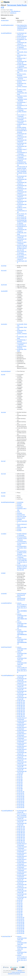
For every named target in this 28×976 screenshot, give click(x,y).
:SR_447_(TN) (21, 713)
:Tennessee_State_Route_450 (22, 653)
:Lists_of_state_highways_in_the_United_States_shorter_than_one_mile (22, 247)
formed (4, 284)
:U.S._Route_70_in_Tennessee (22, 118)
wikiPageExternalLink (7, 25)
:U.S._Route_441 (21, 217)
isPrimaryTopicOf (6, 647)
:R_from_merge (21, 516)
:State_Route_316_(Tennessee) (21, 724)
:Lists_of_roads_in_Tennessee (22, 242)
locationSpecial (5, 371)
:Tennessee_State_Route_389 (22, 765)
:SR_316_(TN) (21, 703)
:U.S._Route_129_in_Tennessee (22, 214)
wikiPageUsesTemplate (7, 502)
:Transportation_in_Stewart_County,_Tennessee (22, 552)
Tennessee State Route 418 (14, 6)
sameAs (4, 593)
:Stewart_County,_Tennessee (22, 96)
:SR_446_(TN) (21, 711)
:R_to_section (21, 518)
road (3, 461)
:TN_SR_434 (20, 801)
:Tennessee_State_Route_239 (22, 753)
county (3, 270)
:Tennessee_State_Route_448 (22, 648)
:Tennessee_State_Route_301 (22, 756)
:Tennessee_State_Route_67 (22, 192)
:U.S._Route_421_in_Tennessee (22, 46)
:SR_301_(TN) (21, 702)
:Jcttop (19, 503)
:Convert (20, 507)
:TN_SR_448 (20, 806)
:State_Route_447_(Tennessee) (21, 743)
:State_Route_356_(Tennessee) (21, 728)
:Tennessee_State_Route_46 (22, 159)
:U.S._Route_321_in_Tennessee (22, 252)
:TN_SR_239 (20, 791)
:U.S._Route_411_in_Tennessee (22, 255)
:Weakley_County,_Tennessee (22, 99)
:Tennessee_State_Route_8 (22, 205)
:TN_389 (19, 780)
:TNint (19, 530)
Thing (11, 9)
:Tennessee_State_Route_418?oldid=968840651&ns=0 (22, 633)
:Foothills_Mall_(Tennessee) (22, 131)
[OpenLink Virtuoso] (6, 967)
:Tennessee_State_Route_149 (22, 143)
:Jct (18, 511)
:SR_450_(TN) (21, 716)
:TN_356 (19, 779)
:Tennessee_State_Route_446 (22, 768)
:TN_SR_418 (20, 799)
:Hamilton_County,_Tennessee (22, 109)
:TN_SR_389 (20, 798)
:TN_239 (19, 774)
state (3, 492)
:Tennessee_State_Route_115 (22, 33)
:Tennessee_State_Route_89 (22, 140)
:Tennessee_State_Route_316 (22, 759)
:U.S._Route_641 (21, 218)
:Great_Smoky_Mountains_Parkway (22, 167)
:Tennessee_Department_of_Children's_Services (22, 221)
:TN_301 (19, 776)
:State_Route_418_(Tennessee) (21, 734)
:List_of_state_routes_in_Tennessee (22, 170)
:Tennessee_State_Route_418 (22, 658)
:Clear (19, 505)
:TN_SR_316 (20, 795)
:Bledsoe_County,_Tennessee (22, 68)
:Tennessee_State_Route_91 (22, 230)
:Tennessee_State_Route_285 (22, 62)
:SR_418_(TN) (21, 708)
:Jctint (19, 529)
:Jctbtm (19, 513)
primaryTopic (6, 936)
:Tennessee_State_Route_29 (22, 258)
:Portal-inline (21, 514)
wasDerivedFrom (6, 603)
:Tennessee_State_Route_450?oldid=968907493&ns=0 (22, 625)
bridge (3, 265)
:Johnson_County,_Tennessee (22, 77)
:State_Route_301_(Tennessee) (21, 721)
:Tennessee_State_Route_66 (22, 189)
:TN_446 (19, 785)
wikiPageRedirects (7, 675)
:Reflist (19, 519)
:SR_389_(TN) (21, 707)
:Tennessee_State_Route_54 (22, 186)
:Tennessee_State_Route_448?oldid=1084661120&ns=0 (22, 617)
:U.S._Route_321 (21, 129)
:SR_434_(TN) (21, 710)
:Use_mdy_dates (22, 527)
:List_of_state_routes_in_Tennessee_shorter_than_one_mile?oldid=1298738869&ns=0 (22, 607)
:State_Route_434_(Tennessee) (21, 737)
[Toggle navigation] (25, 2)
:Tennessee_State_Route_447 (22, 772)
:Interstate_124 (21, 224)
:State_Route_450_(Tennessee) (21, 750)
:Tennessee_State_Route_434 (22, 663)
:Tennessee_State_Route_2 (22, 179)
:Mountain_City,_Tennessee (22, 84)
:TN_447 (19, 787)
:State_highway (21, 127)
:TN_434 (19, 784)
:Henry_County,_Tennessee (22, 74)
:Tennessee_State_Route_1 (22, 146)
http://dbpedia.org (15, 11)
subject (3, 533)
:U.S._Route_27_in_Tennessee (22, 156)
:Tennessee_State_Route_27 (22, 134)
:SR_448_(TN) (21, 714)
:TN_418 (19, 782)
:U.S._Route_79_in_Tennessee (22, 121)
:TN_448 (19, 788)
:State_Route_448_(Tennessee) (21, 746)
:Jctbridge (20, 502)
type (3, 496)
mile (3, 374)
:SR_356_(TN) (21, 705)
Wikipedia (20, 970)
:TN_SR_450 (20, 807)
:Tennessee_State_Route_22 (22, 183)
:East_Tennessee (22, 36)
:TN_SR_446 (20, 802)
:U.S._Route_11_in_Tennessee (22, 115)
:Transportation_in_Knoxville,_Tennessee (22, 548)
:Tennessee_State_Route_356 (22, 762)
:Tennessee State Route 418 (21, 594)
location (4, 324)
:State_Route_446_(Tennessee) (21, 740)
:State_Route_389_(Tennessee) (21, 731)
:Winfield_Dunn (21, 162)
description (5, 20)
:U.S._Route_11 (21, 37)
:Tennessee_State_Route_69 (22, 195)
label (3, 573)
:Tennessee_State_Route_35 (22, 137)
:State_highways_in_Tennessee (22, 65)
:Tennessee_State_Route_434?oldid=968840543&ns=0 (22, 641)
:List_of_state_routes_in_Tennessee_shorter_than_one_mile (22, 669)
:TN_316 (19, 777)
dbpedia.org (13, 13)
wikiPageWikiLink (6, 33)
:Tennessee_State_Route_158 (22, 176)
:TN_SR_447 (20, 804)
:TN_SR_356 (20, 796)
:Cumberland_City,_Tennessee (22, 153)
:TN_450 (19, 790)
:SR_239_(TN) (21, 700)
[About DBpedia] (5, 2)
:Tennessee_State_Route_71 (22, 198)
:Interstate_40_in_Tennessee (22, 227)
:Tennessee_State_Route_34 (22, 239)
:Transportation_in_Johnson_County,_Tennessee (22, 538)
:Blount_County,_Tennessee (22, 208)
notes (3, 412)
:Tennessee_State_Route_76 (22, 201)
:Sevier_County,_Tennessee (22, 90)
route (3, 473)
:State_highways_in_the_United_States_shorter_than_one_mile (22, 561)
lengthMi (4, 291)
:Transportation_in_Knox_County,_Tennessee (22, 543)
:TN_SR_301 (20, 793)
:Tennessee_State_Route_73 (22, 43)
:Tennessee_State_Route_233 (22, 236)
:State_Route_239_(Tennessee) (21, 718)
